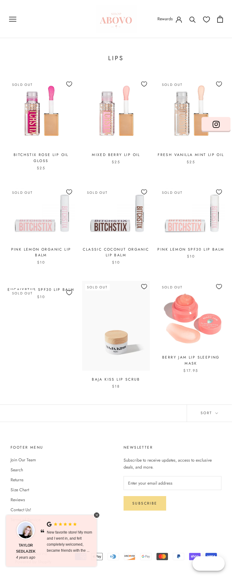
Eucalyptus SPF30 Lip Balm (41, 289)
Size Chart (20, 490)
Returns (17, 480)
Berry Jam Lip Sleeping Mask (191, 360)
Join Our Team (23, 460)
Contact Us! (21, 510)
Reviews (18, 500)
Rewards (165, 19)
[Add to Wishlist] (69, 84)
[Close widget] (96, 515)
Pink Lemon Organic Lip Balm (41, 252)
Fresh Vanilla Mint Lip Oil (191, 154)
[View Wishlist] (206, 19)
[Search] (192, 19)
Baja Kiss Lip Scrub (116, 379)
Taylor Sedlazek (26, 548)
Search (17, 470)
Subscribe (144, 503)
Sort (207, 413)
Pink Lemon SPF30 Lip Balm (190, 249)
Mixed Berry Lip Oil (116, 154)
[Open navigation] (12, 18)
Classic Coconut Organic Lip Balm (116, 252)
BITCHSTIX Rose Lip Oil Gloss (41, 158)
